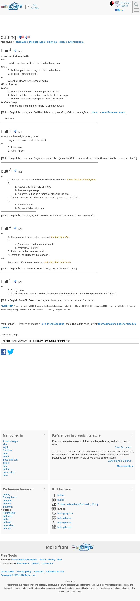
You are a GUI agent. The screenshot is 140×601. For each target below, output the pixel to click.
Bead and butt (10, 459)
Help (59, 560)
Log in (124, 6)
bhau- (95, 112)
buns (5, 475)
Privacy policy (24, 571)
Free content (23, 563)
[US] (21, 37)
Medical (33, 41)
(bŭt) (20, 51)
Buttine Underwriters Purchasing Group (77, 504)
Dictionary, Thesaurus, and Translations (82, 547)
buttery (6, 494)
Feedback (39, 571)
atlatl (5, 453)
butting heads (64, 518)
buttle (6, 519)
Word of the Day (47, 560)
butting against (65, 513)
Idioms (63, 41)
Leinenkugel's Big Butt (119, 460)
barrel (6, 456)
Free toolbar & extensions (24, 560)
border (6, 462)
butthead (7, 500)
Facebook (116, 10)
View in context (123, 447)
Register (126, 2)
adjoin (6, 447)
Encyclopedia (75, 41)
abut (5, 444)
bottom (6, 469)
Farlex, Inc (30, 575)
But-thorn (8, 506)
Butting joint (9, 513)
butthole (7, 503)
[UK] (27, 37)
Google (121, 10)
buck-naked (9, 472)
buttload (7, 522)
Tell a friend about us (52, 324)
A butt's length (10, 441)
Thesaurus (22, 41)
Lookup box (47, 563)
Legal (42, 41)
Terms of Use (7, 571)
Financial (52, 41)
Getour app (35, 6)
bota (5, 466)
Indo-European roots (113, 112)
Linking (35, 563)
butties (61, 495)
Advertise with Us (55, 571)
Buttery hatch (10, 497)
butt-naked (8, 525)
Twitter (119, 10)
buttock (7, 528)
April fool (7, 450)
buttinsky (8, 516)
